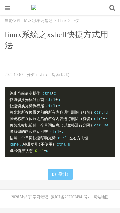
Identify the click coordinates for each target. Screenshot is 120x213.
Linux (62, 21)
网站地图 (101, 197)
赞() (63, 174)
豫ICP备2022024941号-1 (71, 197)
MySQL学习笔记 (60, 8)
